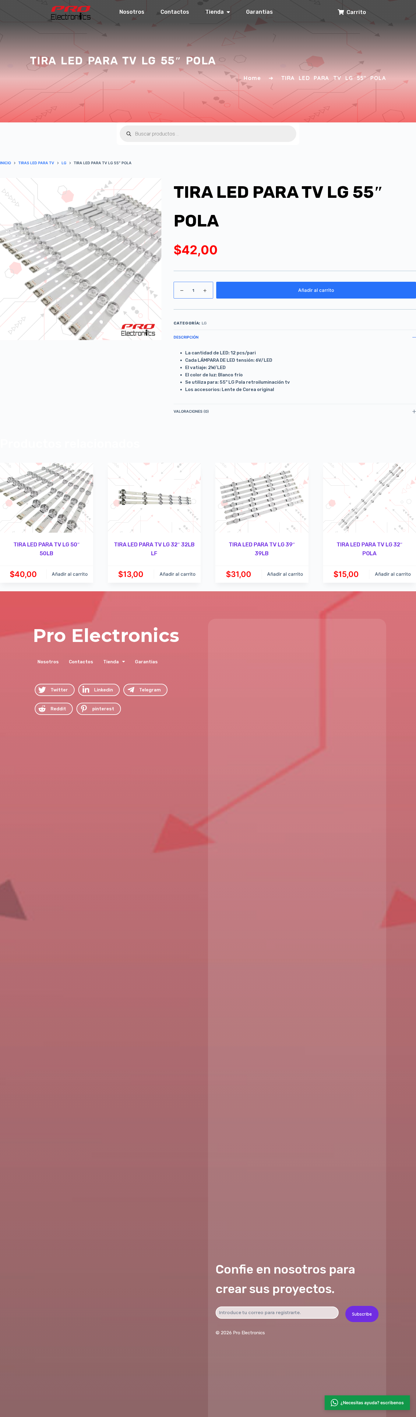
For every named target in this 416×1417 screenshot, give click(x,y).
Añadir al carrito (316, 290)
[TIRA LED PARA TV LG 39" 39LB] (261, 498)
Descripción (186, 337)
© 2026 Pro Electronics (240, 1332)
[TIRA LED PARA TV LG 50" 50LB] (46, 498)
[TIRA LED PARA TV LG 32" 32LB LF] (154, 498)
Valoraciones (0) (191, 411)
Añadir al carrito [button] (70, 574)
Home (252, 78)
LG (204, 323)
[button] (367, 1403)
